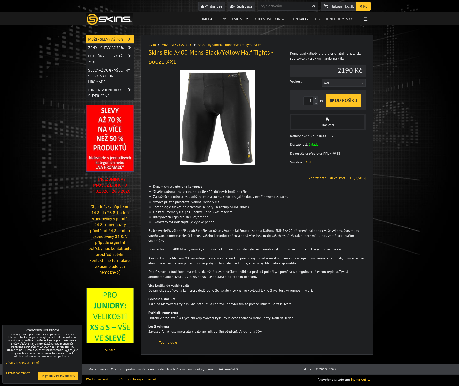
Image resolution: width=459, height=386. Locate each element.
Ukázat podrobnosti (18, 373)
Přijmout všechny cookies (58, 376)
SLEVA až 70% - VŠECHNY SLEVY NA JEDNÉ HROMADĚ (109, 76)
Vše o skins (234, 19)
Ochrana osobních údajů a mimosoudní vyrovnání (179, 369)
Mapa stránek (98, 369)
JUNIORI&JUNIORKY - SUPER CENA (106, 93)
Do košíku (345, 100)
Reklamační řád (229, 369)
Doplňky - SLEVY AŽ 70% (105, 59)
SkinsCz (110, 350)
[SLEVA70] (110, 170)
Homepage (207, 19)
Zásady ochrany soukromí (137, 379)
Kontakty (300, 19)
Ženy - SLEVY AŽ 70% (106, 47)
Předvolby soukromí (100, 379)
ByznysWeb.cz (360, 379)
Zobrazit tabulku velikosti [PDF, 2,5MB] (337, 178)
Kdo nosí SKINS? (269, 19)
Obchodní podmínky (334, 19)
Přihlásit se (213, 6)
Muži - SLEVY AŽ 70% (105, 39)
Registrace (243, 6)
